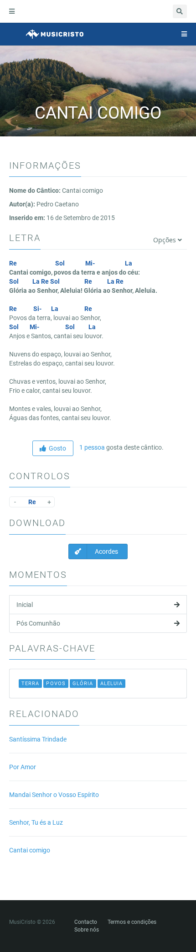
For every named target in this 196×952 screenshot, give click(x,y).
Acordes (105, 551)
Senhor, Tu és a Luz (36, 822)
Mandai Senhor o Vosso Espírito (54, 794)
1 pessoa (91, 447)
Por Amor (22, 767)
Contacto (85, 922)
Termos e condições (132, 922)
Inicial (24, 604)
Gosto (56, 448)
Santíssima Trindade (38, 739)
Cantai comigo (29, 850)
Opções (165, 239)
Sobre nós (86, 930)
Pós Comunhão (38, 623)
